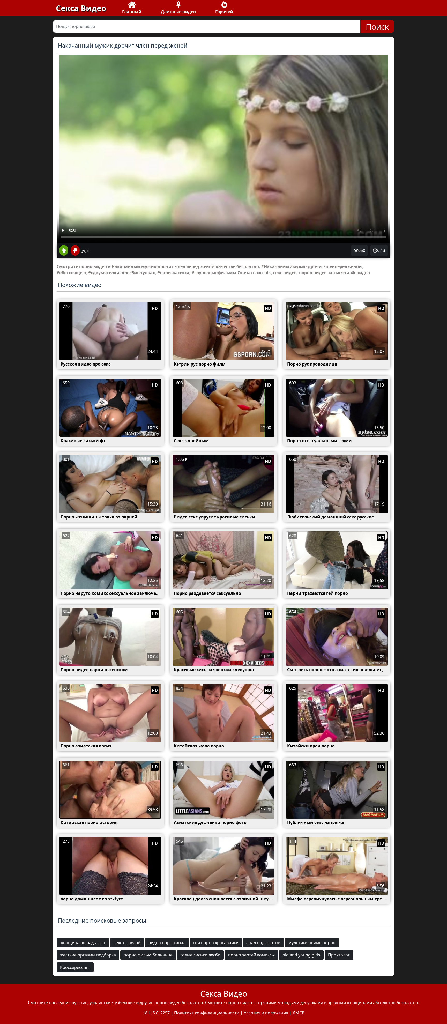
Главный (131, 11)
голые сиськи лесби (200, 955)
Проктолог (339, 955)
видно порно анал (166, 942)
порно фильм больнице (148, 955)
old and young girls (301, 955)
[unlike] (74, 251)
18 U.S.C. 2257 (156, 1013)
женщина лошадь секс (83, 942)
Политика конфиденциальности (206, 1013)
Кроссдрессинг (75, 967)
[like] (63, 251)
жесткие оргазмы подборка (88, 955)
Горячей (224, 11)
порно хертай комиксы (251, 955)
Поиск (377, 26)
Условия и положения (266, 1013)
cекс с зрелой (127, 942)
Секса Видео (81, 8)
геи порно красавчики (216, 942)
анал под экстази (263, 942)
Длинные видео (178, 11)
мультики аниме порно (312, 942)
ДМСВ (298, 1013)
